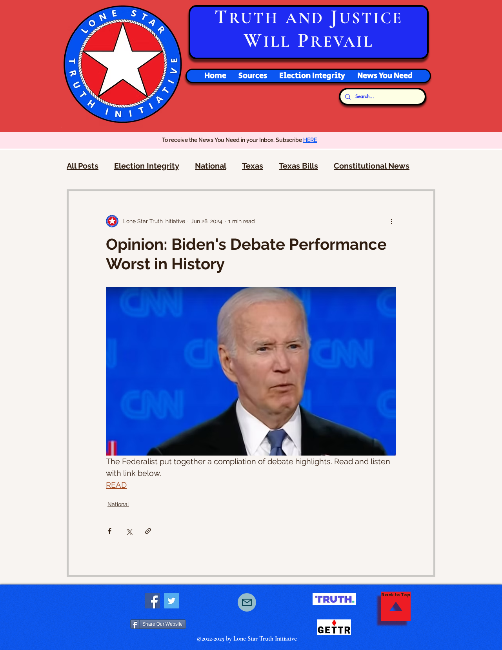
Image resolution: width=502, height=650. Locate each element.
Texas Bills (298, 166)
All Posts (82, 166)
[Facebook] (152, 600)
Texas (252, 166)
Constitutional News (371, 166)
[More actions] (391, 221)
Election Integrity (146, 166)
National (210, 166)
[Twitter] (171, 600)
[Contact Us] (247, 602)
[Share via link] (148, 531)
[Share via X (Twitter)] (129, 531)
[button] (312, 76)
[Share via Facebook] (109, 531)
